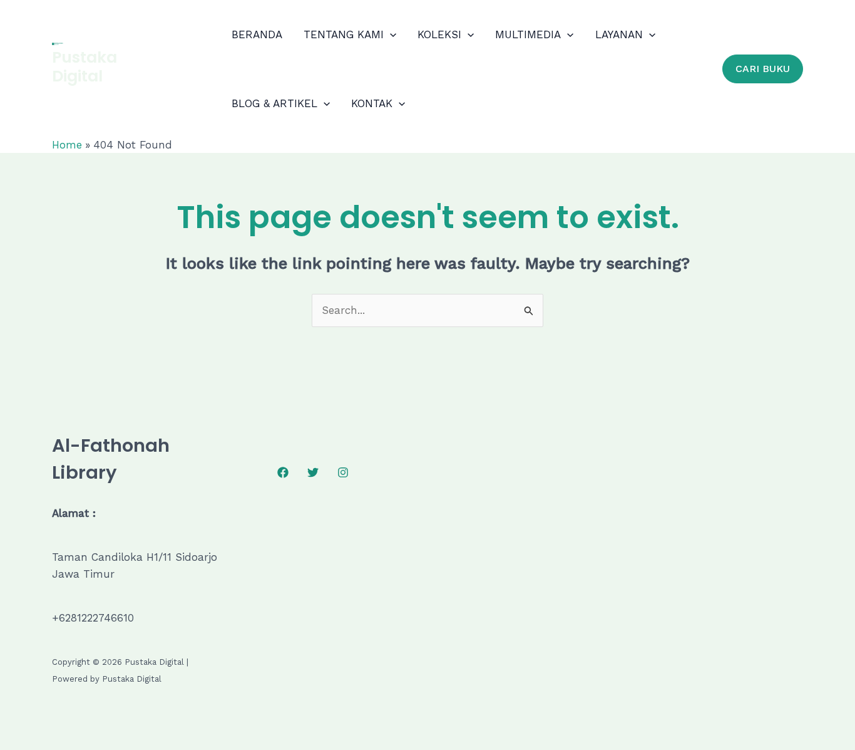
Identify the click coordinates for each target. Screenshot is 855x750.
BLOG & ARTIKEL (274, 103)
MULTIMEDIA (528, 34)
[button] (390, 34)
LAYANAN (619, 34)
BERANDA (257, 34)
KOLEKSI (439, 34)
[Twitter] (313, 472)
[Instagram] (343, 472)
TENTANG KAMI (344, 34)
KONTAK (371, 103)
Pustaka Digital (84, 66)
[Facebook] (283, 472)
